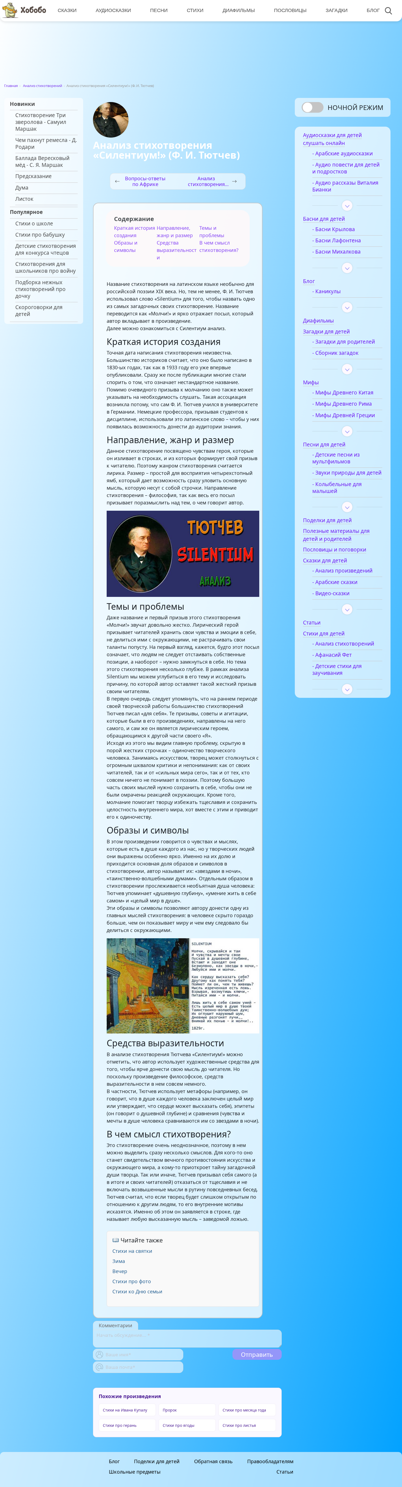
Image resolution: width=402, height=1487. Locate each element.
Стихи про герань (119, 1425)
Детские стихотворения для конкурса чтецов (45, 249)
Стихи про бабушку (40, 234)
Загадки (337, 10)
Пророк (170, 1410)
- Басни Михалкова (336, 251)
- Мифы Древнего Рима (342, 403)
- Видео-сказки (330, 593)
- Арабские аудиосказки (342, 153)
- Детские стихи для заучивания (337, 669)
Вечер (119, 1271)
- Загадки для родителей (343, 341)
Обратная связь (213, 1461)
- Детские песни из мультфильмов (336, 458)
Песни (159, 10)
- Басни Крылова (333, 229)
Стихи (195, 10)
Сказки (67, 10)
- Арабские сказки (334, 582)
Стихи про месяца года (244, 1410)
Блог (373, 10)
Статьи (284, 1471)
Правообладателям (270, 1461)
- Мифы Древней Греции (343, 415)
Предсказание (33, 176)
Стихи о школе (34, 223)
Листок (24, 199)
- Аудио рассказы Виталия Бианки (345, 186)
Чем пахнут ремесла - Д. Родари (46, 143)
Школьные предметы (135, 1471)
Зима (118, 1261)
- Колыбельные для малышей (337, 488)
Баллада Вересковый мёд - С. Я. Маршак (42, 162)
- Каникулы (326, 291)
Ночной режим (355, 107)
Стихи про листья (239, 1425)
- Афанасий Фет (332, 655)
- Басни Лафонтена (336, 240)
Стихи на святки (132, 1251)
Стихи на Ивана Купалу (125, 1410)
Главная (11, 85)
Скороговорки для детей (39, 311)
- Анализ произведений (342, 570)
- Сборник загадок (335, 353)
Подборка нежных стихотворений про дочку (40, 289)
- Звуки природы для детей (346, 472)
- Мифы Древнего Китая (343, 392)
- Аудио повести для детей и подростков (346, 168)
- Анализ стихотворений (343, 643)
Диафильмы (239, 10)
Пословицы (290, 10)
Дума (21, 187)
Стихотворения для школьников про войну (45, 267)
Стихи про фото (131, 1281)
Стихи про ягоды (178, 1425)
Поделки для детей (157, 1461)
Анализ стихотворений (42, 85)
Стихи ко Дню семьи (137, 1291)
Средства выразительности (177, 250)
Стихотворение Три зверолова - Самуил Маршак (40, 122)
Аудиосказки (113, 10)
